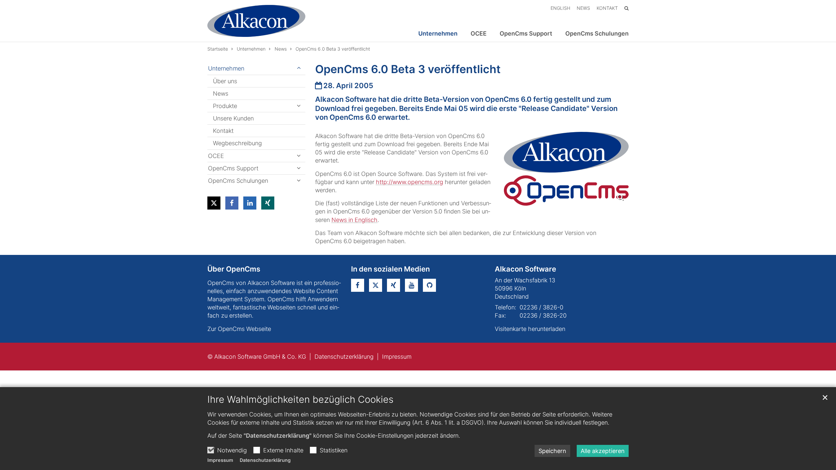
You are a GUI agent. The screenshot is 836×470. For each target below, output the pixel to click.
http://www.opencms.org (409, 182)
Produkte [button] (225, 105)
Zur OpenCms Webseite (239, 328)
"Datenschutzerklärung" (278, 435)
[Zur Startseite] (256, 21)
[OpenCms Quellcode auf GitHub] (429, 285)
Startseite (217, 49)
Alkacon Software (525, 269)
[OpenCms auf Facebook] (357, 285)
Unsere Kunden (233, 118)
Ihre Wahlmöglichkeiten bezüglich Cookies (300, 399)
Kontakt (223, 130)
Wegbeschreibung (237, 143)
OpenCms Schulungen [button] (597, 33)
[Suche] (626, 8)
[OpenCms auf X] (375, 285)
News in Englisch (354, 219)
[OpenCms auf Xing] (393, 285)
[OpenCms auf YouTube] (411, 285)
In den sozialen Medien (390, 269)
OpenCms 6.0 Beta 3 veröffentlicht (333, 49)
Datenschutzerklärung (265, 460)
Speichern (552, 450)
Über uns (225, 81)
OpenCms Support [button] (526, 33)
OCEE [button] (479, 33)
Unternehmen (251, 49)
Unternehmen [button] (438, 33)
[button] (213, 203)
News (281, 49)
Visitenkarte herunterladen (530, 328)
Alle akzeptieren (603, 450)
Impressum (220, 460)
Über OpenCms (233, 269)
